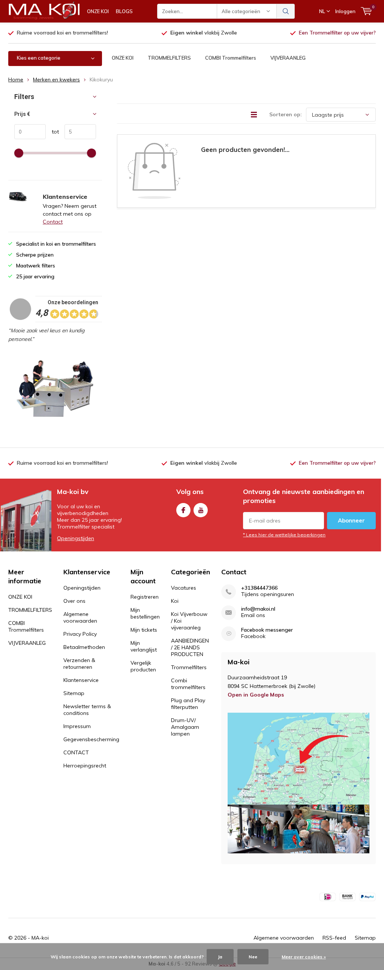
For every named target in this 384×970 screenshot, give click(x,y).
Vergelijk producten (143, 666)
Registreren (144, 596)
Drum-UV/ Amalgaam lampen (185, 727)
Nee (253, 956)
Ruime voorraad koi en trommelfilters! (62, 32)
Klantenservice (81, 680)
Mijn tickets (143, 629)
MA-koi (40, 937)
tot (52, 131)
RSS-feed (334, 937)
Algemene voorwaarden (80, 617)
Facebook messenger (267, 630)
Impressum (77, 726)
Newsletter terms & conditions (87, 709)
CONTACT (76, 752)
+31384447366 (259, 588)
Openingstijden (75, 538)
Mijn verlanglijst (143, 646)
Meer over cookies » (304, 956)
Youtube (201, 510)
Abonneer (351, 520)
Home (15, 79)
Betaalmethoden (84, 647)
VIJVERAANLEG (288, 58)
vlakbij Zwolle (203, 32)
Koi (174, 601)
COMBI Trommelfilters (230, 58)
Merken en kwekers (56, 79)
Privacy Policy (80, 634)
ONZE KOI (98, 11)
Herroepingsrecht (84, 765)
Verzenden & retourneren (79, 663)
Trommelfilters (189, 667)
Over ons (74, 601)
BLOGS (124, 11)
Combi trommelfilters (188, 684)
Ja (220, 956)
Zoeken (286, 11)
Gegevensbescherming (91, 739)
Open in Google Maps (256, 694)
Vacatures (183, 587)
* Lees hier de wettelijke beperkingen (284, 535)
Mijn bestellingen (145, 613)
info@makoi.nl (258, 609)
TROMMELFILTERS (169, 58)
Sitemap (73, 693)
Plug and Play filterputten (188, 703)
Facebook (183, 510)
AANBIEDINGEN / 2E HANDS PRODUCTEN (190, 647)
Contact (53, 221)
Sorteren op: (285, 114)
